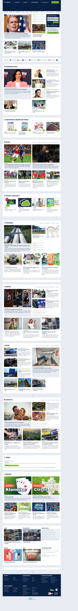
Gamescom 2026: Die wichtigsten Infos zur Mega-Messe (39, 312)
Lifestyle (9, 400)
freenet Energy (6, 591)
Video (8, 457)
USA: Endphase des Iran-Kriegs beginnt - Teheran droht (49, 532)
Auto (7, 345)
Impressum (24, 590)
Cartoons (24, 577)
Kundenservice (25, 587)
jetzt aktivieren (8, 465)
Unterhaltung (11, 67)
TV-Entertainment (34, 2)
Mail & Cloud (45, 2)
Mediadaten (34, 590)
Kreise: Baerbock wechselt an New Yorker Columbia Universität (39, 17)
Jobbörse (14, 577)
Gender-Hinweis (34, 587)
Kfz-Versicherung (44, 582)
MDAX (48, 236)
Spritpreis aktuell (6, 578)
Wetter (14, 578)
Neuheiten (37, 345)
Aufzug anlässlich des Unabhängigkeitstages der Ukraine (49, 552)
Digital (8, 287)
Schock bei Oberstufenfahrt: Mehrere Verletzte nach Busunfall (39, 19)
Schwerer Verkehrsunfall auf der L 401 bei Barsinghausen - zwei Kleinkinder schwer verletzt (50, 556)
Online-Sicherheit (53, 577)
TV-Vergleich (53, 582)
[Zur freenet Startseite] (7, 2)
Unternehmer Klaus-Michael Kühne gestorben (48, 530)
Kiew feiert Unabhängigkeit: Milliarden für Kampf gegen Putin (38, 21)
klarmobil (14, 590)
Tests (41, 345)
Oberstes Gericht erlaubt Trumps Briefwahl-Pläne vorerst (38, 15)
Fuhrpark (52, 345)
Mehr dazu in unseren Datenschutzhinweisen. (49, 467)
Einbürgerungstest (26, 578)
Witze (33, 581)
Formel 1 (49, 142)
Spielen (8, 474)
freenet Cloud (44, 578)
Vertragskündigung (35, 592)
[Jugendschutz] (31, 598)
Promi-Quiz (24, 581)
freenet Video (15, 587)
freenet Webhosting (45, 581)
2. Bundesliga (39, 142)
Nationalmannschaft (44, 142)
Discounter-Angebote (45, 577)
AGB (23, 595)
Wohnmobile (48, 345)
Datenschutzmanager (26, 592)
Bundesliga (34, 142)
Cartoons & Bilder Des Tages (16, 120)
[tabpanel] (17, 26)
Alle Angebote (56, 2)
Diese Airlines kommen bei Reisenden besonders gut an (39, 426)
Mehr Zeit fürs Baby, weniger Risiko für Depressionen (49, 534)
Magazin (44, 345)
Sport (7, 142)
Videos (33, 578)
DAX (47, 234)
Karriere (33, 591)
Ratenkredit (52, 578)
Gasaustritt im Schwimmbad (46, 549)
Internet (25, 2)
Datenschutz (25, 591)
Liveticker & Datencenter (55, 142)
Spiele (33, 577)
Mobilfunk (17, 2)
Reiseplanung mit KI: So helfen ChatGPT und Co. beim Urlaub (40, 310)
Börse (5, 577)
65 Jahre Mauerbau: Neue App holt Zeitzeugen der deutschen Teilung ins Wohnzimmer (43, 315)
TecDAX (48, 237)
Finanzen (9, 223)
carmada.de (15, 591)
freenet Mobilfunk (7, 587)
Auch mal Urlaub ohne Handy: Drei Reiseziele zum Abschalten (40, 423)
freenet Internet (6, 590)
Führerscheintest (56, 345)
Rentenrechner (53, 581)
